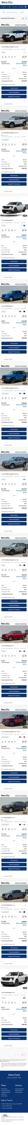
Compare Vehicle (8, 104)
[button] (26, 33)
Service (15, 6)
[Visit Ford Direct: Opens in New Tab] (10, 1121)
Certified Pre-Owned (5, 1092)
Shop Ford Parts (18, 1092)
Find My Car (3, 1094)
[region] (14, 77)
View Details (14, 88)
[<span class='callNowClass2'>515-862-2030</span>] (1, 1108)
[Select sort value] (25, 18)
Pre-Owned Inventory (5, 1090)
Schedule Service (19, 1090)
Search (22, 12)
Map (10, 6)
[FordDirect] (5, 1115)
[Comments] (23, 57)
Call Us (4, 6)
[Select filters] (23, 18)
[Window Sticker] (26, 57)
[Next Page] (18, 1055)
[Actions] (25, 47)
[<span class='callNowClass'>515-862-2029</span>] (1, 1106)
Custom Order (4, 1096)
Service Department (19, 1088)
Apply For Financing (14, 96)
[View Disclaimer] (15, 56)
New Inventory (4, 1088)
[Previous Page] (15, 1055)
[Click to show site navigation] (25, 7)
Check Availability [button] (14, 92)
